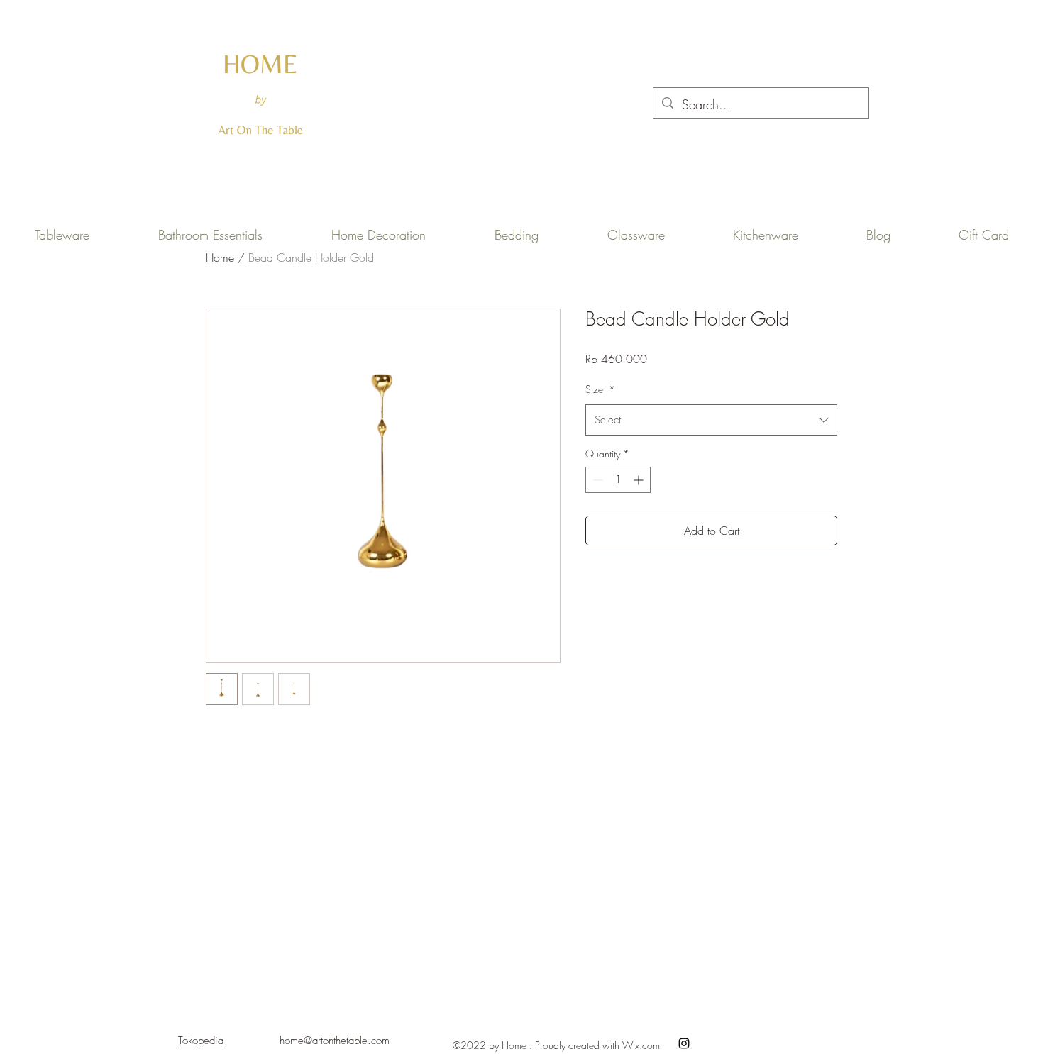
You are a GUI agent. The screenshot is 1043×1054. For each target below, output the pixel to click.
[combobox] (711, 420)
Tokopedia (201, 1040)
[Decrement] (596, 479)
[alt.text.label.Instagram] (684, 1043)
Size (600, 389)
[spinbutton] (618, 479)
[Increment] (640, 479)
